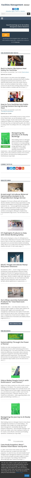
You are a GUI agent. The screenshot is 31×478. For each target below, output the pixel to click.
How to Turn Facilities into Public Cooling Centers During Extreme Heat (14, 106)
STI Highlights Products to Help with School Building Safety (14, 234)
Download (5, 146)
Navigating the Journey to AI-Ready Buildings (20, 135)
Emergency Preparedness (7, 111)
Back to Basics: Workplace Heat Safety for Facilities (13, 69)
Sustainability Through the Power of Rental (15, 343)
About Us (17, 11)
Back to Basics (25, 72)
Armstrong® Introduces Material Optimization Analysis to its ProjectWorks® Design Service (14, 196)
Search (28, 14)
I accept (27, 475)
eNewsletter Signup (10, 11)
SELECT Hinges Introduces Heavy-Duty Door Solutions (14, 266)
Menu (2, 19)
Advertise (23, 11)
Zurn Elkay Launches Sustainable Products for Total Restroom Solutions (14, 302)
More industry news (15, 323)
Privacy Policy (19, 472)
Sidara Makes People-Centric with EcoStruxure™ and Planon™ (15, 381)
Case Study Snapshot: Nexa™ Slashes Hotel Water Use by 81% (14, 445)
